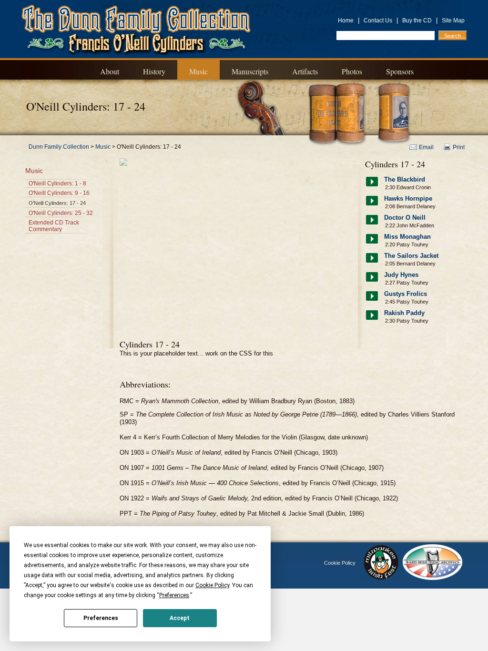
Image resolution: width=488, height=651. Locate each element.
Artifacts (305, 71)
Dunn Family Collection (59, 146)
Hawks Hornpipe (408, 198)
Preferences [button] (174, 595)
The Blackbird (404, 179)
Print (459, 147)
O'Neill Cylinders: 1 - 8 (57, 183)
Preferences (100, 618)
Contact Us (378, 20)
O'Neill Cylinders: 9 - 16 (59, 193)
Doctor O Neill (405, 217)
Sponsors (400, 71)
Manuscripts (250, 71)
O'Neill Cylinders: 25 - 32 (61, 213)
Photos (352, 71)
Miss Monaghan (407, 236)
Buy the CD (417, 20)
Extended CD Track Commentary (54, 226)
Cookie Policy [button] (212, 585)
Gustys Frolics (405, 293)
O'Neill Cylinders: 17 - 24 (57, 203)
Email (426, 147)
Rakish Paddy (404, 312)
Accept (180, 618)
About (109, 71)
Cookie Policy (340, 563)
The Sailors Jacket (411, 255)
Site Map (453, 20)
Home (346, 20)
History (154, 71)
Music (198, 71)
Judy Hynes (401, 274)
